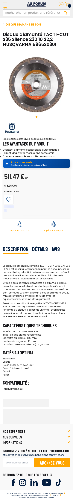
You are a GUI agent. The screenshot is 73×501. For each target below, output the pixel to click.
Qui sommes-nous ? (14, 493)
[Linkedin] (34, 482)
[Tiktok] (58, 482)
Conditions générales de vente (53, 493)
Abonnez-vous (52, 463)
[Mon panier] (67, 5)
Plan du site (55, 495)
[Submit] (65, 12)
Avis (56, 249)
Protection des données (19, 495)
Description (15, 249)
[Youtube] (46, 482)
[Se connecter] (61, 5)
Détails (40, 249)
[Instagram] (22, 482)
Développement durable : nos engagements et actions (36, 497)
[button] (5, 4)
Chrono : (9, 191)
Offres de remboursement (32, 493)
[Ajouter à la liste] (8, 199)
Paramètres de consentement (39, 495)
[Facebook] (13, 482)
